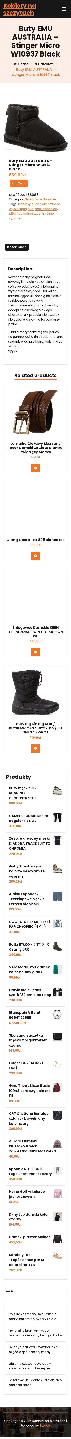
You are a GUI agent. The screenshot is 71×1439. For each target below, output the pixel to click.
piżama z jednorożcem (26, 213)
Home (23, 64)
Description (17, 247)
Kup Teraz (19, 183)
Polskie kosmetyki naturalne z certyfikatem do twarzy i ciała (32, 1316)
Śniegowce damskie (40, 199)
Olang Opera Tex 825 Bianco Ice (35, 540)
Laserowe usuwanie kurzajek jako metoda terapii (35, 1382)
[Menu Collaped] (64, 9)
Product (45, 64)
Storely (45, 1425)
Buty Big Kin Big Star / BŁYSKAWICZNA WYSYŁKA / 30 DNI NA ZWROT (35, 728)
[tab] (17, 247)
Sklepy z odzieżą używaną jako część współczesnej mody (33, 1349)
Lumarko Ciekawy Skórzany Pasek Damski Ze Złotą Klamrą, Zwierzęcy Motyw (35, 447)
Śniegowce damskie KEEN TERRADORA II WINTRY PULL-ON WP (35, 631)
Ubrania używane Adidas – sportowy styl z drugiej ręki (30, 1366)
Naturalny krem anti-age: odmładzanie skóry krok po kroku (35, 1333)
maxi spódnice (46, 209)
